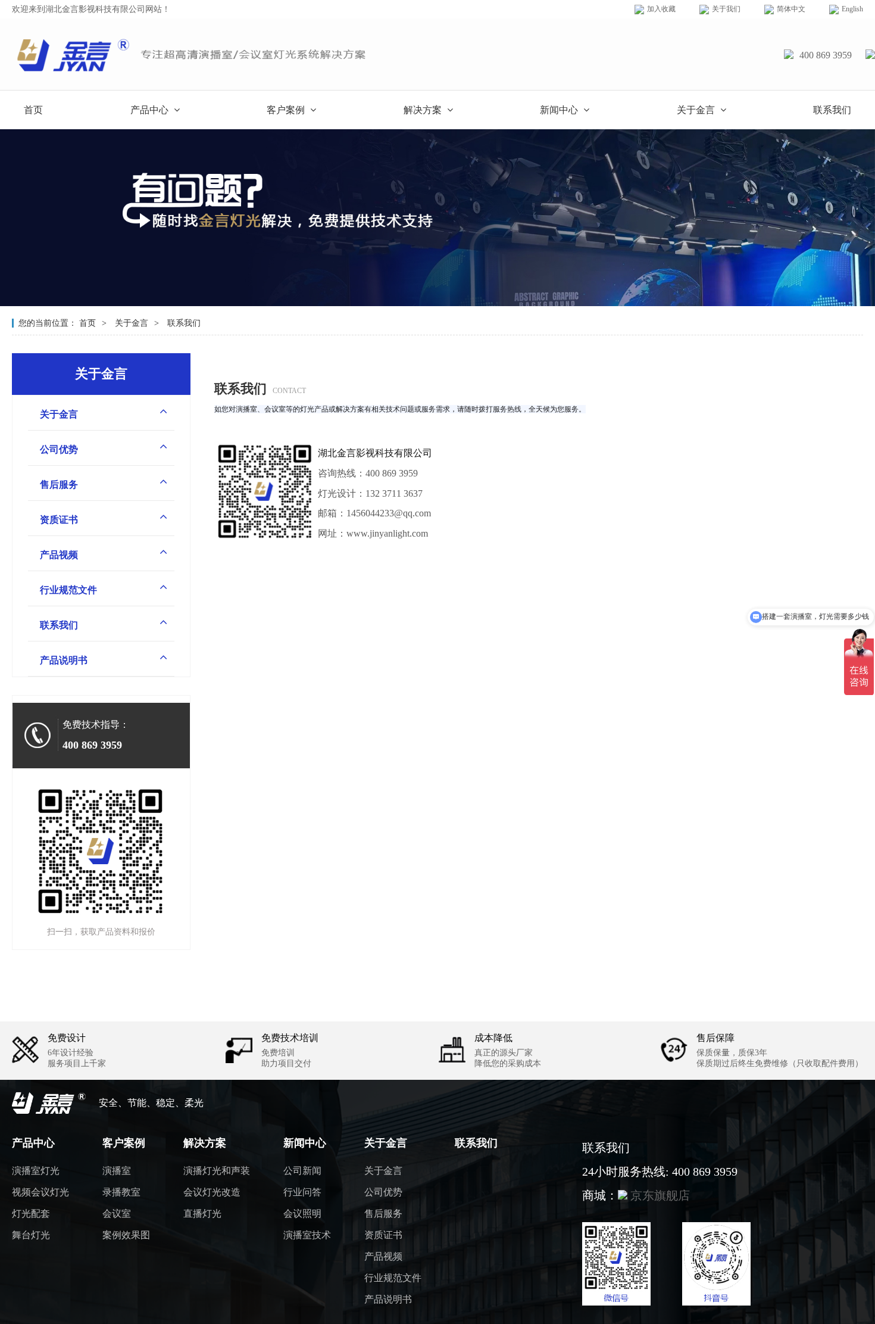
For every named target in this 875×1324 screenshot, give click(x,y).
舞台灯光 (31, 1235)
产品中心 (150, 110)
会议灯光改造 (211, 1192)
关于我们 (726, 9)
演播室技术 (307, 1235)
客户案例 (287, 110)
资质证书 (59, 520)
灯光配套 (31, 1213)
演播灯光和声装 (216, 1171)
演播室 (116, 1171)
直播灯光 (202, 1213)
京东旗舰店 (658, 1195)
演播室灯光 (36, 1171)
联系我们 (832, 110)
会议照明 (302, 1213)
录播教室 (121, 1192)
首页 (33, 110)
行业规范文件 (68, 590)
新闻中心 (560, 110)
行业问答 (302, 1192)
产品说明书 (64, 660)
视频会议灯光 (40, 1192)
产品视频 (59, 555)
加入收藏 (661, 9)
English (852, 9)
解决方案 (424, 110)
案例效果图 (126, 1235)
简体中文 (791, 9)
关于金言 (697, 110)
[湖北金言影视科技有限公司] (194, 75)
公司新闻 (302, 1171)
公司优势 (59, 449)
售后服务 (59, 484)
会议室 (116, 1213)
